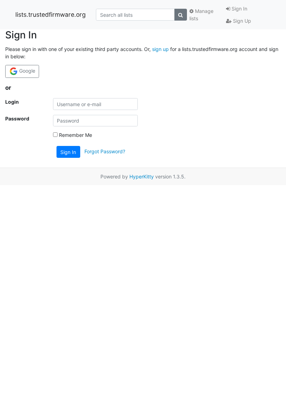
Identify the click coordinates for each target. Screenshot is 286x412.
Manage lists (201, 14)
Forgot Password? (104, 151)
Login (12, 102)
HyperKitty (141, 176)
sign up (160, 49)
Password (17, 119)
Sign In (238, 9)
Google (26, 71)
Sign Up (241, 21)
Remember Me (75, 135)
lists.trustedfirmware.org (50, 14)
